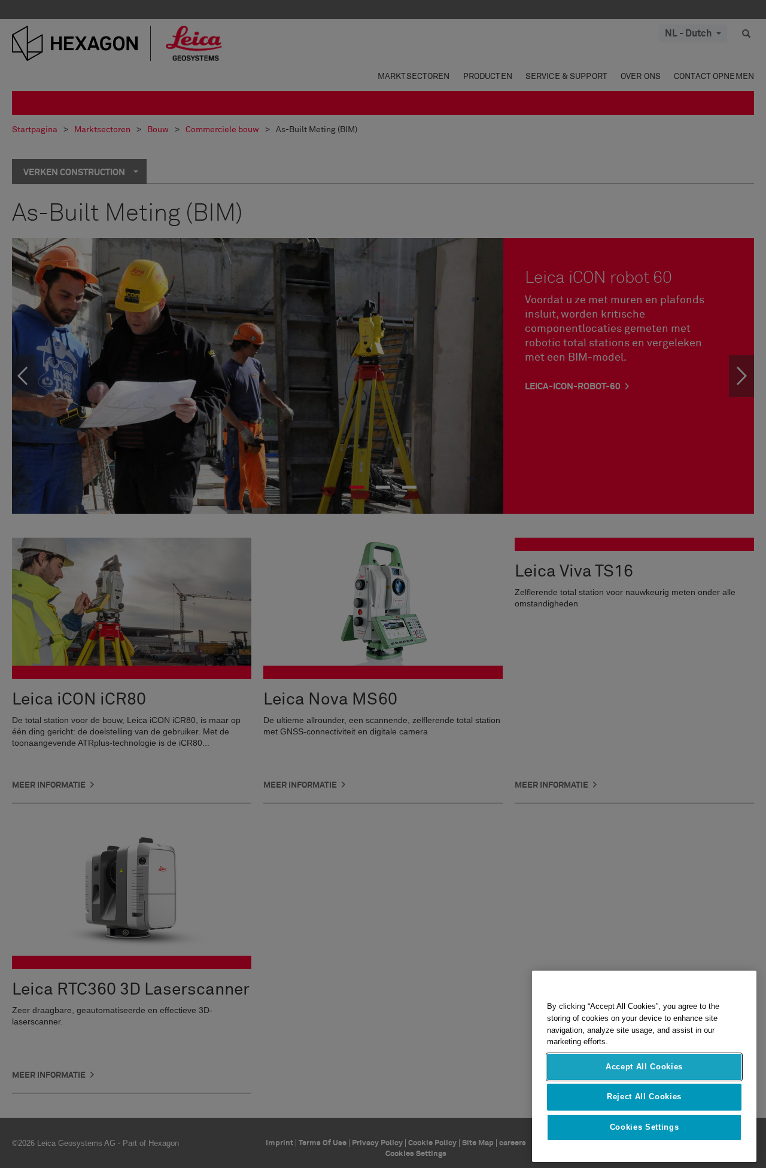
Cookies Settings (644, 1127)
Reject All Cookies (644, 1096)
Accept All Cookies (644, 1066)
